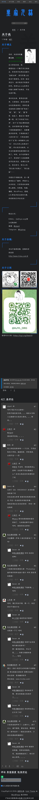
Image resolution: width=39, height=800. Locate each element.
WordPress (15, 795)
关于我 (6, 34)
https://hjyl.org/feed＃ (23, 335)
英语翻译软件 (12, 665)
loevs (16, 519)
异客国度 (12, 772)
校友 (15, 467)
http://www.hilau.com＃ (18, 256)
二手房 (9, 600)
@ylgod (17, 226)
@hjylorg (21, 229)
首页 (14, 30)
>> (22, 766)
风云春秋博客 (12, 535)
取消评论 (22, 772)
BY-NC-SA (18, 380)
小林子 (9, 429)
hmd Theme (30, 791)
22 (18, 766)
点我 (25, 23)
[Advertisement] (19, 358)
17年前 (10, 424)
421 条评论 (7, 399)
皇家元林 (19, 12)
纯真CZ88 (23, 798)
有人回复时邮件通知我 (10, 786)
